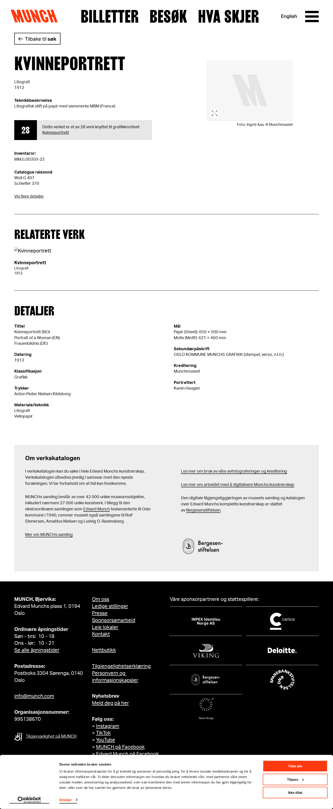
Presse (100, 613)
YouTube (105, 740)
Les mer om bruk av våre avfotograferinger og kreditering (234, 471)
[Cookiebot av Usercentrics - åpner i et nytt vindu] (29, 800)
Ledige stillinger (110, 606)
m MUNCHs (46, 535)
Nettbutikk (104, 650)
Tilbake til (40, 39)
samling (65, 535)
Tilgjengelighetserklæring (121, 666)
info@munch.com (34, 696)
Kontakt (101, 634)
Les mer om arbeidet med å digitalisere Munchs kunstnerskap (237, 485)
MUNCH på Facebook (120, 747)
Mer (28, 535)
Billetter (110, 16)
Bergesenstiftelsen (203, 510)
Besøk (168, 16)
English (289, 16)
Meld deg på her (110, 703)
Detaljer (65, 800)
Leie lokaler (105, 627)
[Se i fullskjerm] (250, 90)
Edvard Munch (96, 509)
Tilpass (292, 779)
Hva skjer (228, 16)
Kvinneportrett (55, 133)
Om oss (100, 599)
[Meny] (312, 16)
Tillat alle (295, 766)
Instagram (107, 726)
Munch (36, 16)
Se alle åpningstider (36, 650)
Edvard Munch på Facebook (127, 754)
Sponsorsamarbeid (113, 620)
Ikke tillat (295, 793)
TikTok (103, 732)
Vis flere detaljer (29, 197)
